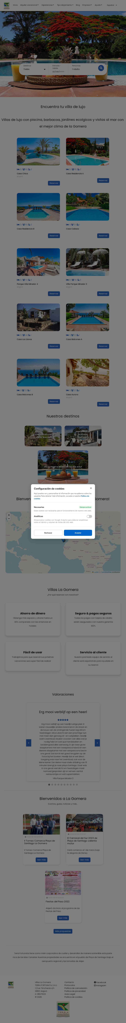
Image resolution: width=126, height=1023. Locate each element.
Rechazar (48, 533)
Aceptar (78, 533)
